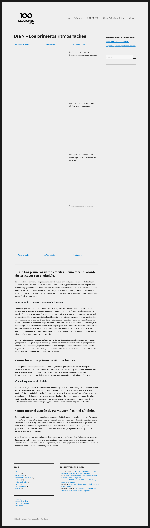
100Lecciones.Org (20, 519)
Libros (131, 18)
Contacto (18, 499)
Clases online (19, 476)
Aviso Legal (19, 505)
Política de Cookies (21, 501)
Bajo (16, 471)
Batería (17, 473)
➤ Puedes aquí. (117, 41)
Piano (17, 484)
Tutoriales (78, 18)
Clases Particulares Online (113, 18)
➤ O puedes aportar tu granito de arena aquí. (121, 46)
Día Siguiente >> (78, 44)
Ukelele (18, 488)
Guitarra (18, 480)
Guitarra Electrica (21, 482)
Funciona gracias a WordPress (38, 519)
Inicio (69, 18)
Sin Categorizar (20, 486)
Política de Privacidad (22, 503)
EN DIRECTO (92, 18)
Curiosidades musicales (23, 478)
